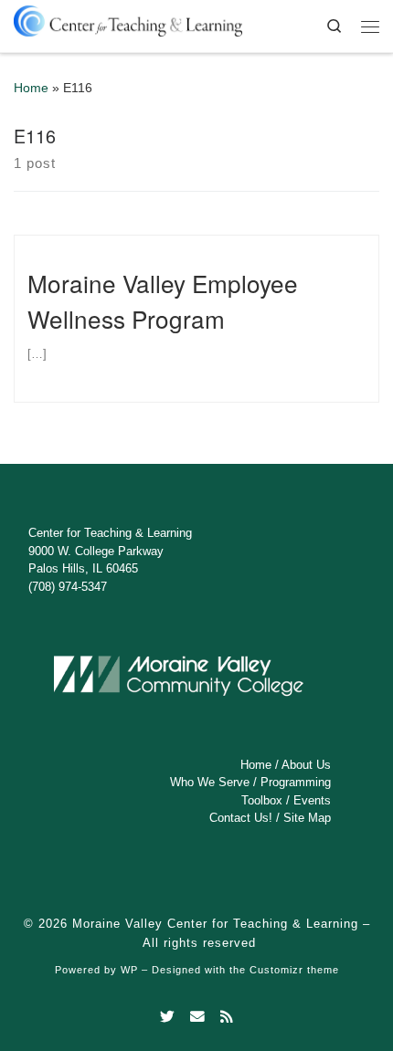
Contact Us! (240, 818)
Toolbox (261, 800)
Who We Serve (210, 782)
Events (312, 800)
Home (31, 88)
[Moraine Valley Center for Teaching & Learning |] (128, 18)
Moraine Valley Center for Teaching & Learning (215, 923)
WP (129, 969)
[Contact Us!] (197, 1017)
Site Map (307, 818)
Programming (295, 782)
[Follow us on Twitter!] (167, 1017)
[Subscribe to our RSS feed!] (226, 1017)
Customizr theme (294, 969)
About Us (306, 765)
